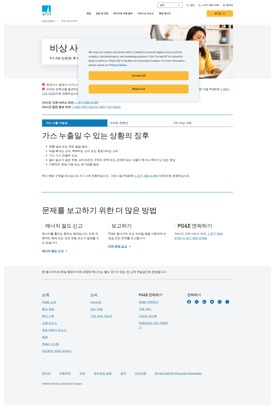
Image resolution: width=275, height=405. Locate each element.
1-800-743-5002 (108, 107)
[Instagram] (219, 302)
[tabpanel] (137, 157)
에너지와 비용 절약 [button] (123, 13)
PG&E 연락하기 (149, 302)
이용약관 (65, 373)
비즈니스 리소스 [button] (146, 13)
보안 (123, 373)
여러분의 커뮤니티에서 (56, 351)
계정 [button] (88, 13)
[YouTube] (212, 302)
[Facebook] (189, 302)
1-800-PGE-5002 (84, 107)
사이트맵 (140, 373)
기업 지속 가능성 (101, 316)
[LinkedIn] (204, 302)
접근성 (46, 373)
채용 (45, 337)
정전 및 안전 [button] (102, 13)
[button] (190, 5)
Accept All (138, 75)
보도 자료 (96, 309)
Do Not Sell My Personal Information (178, 373)
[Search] (178, 5)
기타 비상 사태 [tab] (182, 123)
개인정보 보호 (103, 373)
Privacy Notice (118, 65)
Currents (95, 302)
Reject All (138, 89)
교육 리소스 (49, 323)
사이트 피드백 (148, 316)
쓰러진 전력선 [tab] (119, 123)
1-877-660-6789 (86, 102)
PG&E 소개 (49, 302)
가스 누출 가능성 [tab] (56, 123)
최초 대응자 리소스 (54, 330)
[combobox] (170, 5)
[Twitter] (197, 302)
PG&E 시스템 (50, 344)
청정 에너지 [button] (165, 13)
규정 (82, 373)
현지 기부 (48, 316)
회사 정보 (48, 309)
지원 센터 (145, 309)
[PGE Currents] (227, 302)
